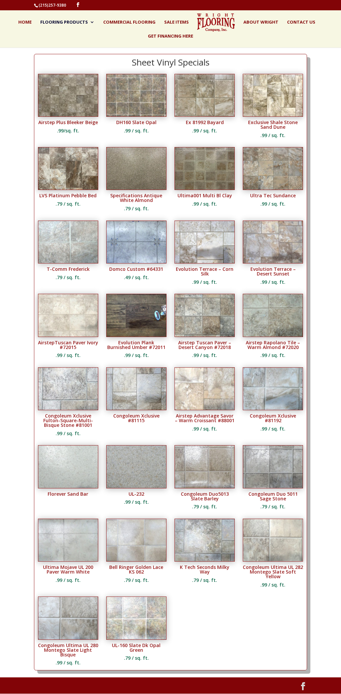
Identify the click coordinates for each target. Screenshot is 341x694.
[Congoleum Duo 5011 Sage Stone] (273, 486)
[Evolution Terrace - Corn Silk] (204, 261)
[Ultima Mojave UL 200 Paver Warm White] (68, 559)
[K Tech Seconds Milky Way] (204, 559)
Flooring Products (64, 22)
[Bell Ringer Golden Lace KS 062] (136, 559)
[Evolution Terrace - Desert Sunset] (273, 261)
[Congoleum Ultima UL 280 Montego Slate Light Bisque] (68, 637)
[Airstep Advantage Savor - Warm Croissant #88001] (204, 408)
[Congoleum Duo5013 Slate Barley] (204, 486)
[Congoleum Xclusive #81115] (136, 408)
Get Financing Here (170, 36)
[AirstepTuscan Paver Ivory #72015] (68, 335)
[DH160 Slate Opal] (136, 114)
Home (25, 22)
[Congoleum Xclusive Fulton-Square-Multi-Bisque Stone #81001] (68, 408)
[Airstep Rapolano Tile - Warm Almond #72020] (273, 335)
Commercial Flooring (129, 22)
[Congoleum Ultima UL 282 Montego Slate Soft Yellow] (273, 559)
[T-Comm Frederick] (68, 261)
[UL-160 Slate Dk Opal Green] (136, 637)
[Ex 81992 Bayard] (204, 114)
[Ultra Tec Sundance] (273, 188)
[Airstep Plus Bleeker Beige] (68, 114)
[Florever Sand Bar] (68, 486)
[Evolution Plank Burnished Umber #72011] (136, 335)
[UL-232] (136, 486)
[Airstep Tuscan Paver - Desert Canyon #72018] (204, 335)
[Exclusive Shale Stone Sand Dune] (273, 114)
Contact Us (301, 22)
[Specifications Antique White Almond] (136, 188)
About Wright (260, 22)
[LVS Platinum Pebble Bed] (68, 188)
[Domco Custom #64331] (136, 261)
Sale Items (176, 22)
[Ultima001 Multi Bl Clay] (204, 188)
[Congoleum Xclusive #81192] (273, 408)
